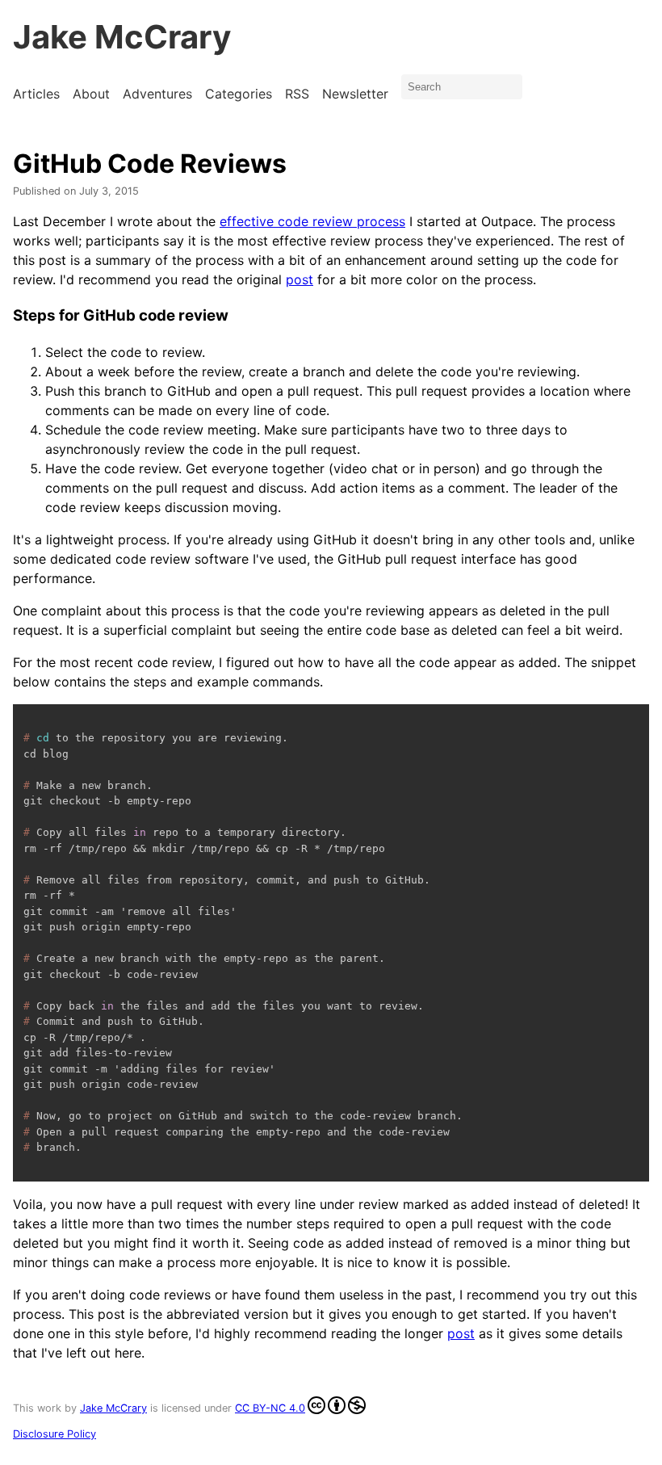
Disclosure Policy (54, 1434)
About (91, 94)
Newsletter (355, 94)
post (299, 279)
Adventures (157, 94)
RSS (297, 94)
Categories (238, 94)
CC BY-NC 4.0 (270, 1408)
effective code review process (312, 221)
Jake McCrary (122, 37)
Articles (36, 94)
